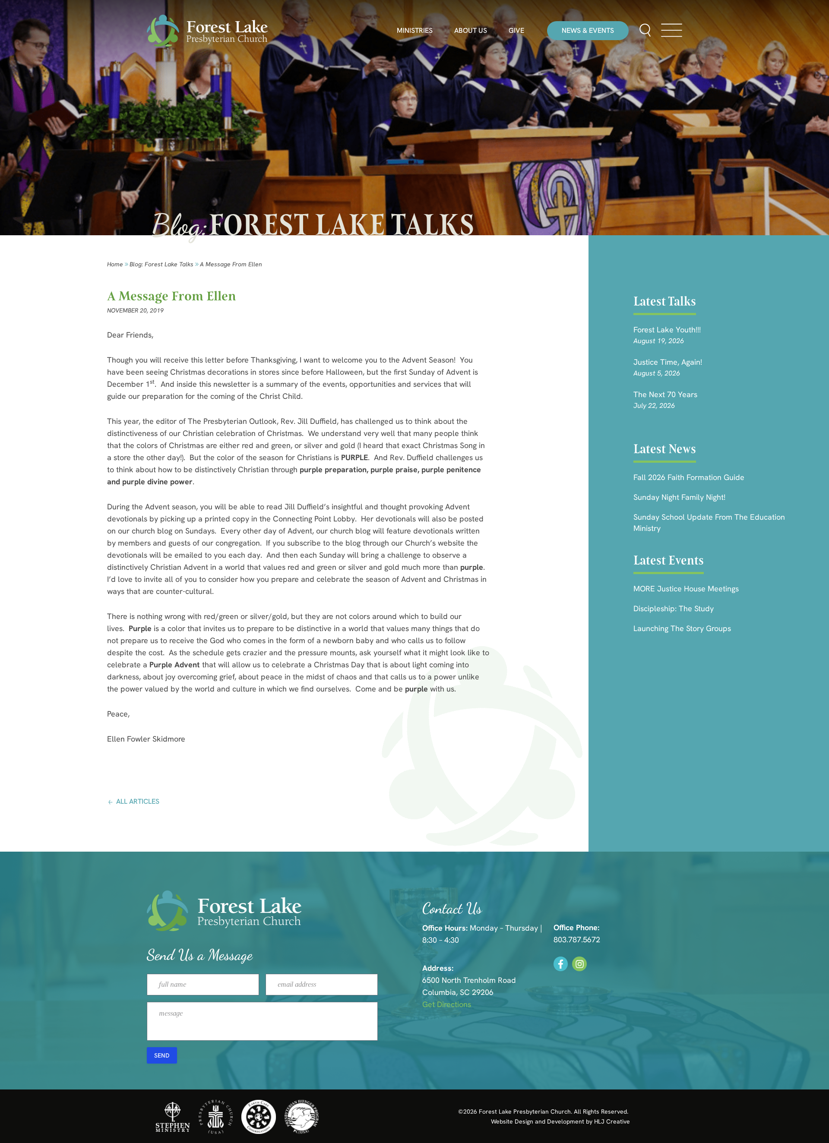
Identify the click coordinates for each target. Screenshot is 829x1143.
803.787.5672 (577, 939)
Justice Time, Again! (667, 362)
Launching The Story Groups (682, 628)
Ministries (415, 30)
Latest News (664, 449)
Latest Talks (664, 301)
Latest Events (668, 560)
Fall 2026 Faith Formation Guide (688, 477)
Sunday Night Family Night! (679, 497)
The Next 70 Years (665, 394)
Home (115, 264)
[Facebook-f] (561, 964)
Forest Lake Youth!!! (667, 330)
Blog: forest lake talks (161, 264)
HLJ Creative (612, 1121)
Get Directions (446, 1004)
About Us (470, 30)
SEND (162, 1055)
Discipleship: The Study (673, 608)
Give (516, 30)
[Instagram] (579, 964)
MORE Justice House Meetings (686, 589)
